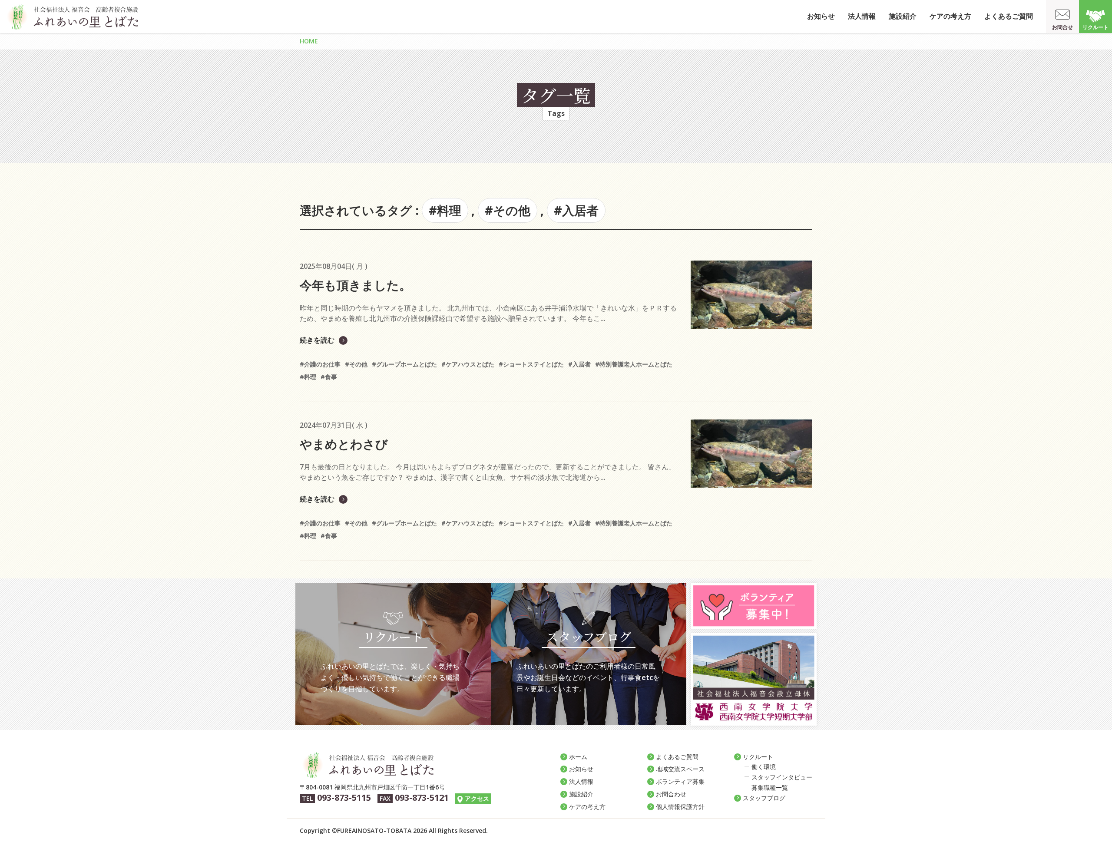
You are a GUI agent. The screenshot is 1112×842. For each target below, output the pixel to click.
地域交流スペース (680, 769)
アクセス (477, 798)
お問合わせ (671, 794)
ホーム (578, 757)
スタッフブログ (764, 798)
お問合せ (1062, 27)
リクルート (1095, 27)
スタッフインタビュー (781, 777)
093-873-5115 (344, 797)
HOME (309, 41)
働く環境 (763, 767)
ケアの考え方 (950, 16)
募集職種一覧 (769, 787)
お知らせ (821, 16)
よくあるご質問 (1008, 16)
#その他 (507, 210)
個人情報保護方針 (680, 806)
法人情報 (862, 16)
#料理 (445, 210)
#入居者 (576, 210)
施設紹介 (903, 16)
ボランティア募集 (680, 781)
